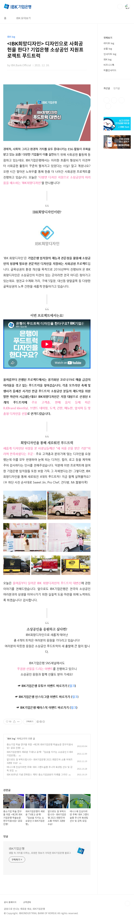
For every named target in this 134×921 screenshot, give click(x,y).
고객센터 (27, 902)
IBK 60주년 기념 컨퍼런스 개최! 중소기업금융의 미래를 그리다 (37, 774)
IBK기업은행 (17, 848)
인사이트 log (110, 54)
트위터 (122, 100)
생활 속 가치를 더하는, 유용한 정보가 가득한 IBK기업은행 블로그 (40, 852)
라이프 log (109, 43)
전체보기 (108, 37)
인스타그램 (114, 100)
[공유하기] (14, 721)
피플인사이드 (110, 70)
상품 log (108, 48)
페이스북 (106, 100)
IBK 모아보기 (23, 18)
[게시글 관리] (18, 721)
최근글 (107, 88)
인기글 (116, 88)
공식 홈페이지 (10, 902)
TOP (127, 903)
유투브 (108, 106)
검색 (119, 6)
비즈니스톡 (109, 64)
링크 (73, 707)
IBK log (11, 738)
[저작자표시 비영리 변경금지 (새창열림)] (40, 721)
